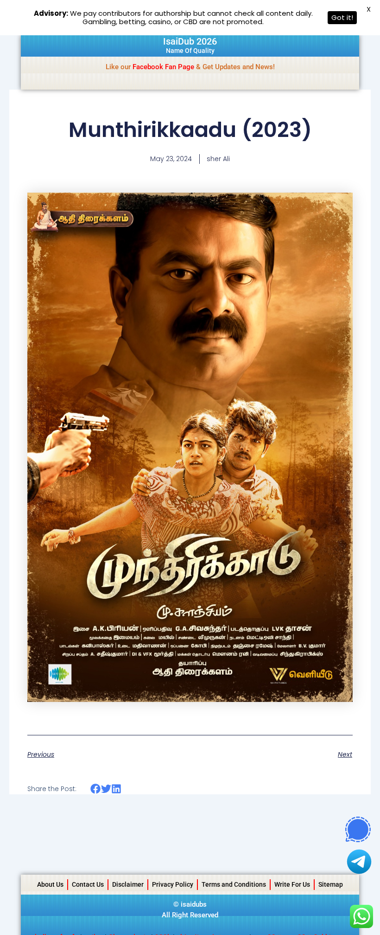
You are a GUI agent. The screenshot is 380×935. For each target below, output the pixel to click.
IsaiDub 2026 (190, 41)
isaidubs (194, 904)
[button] (95, 788)
